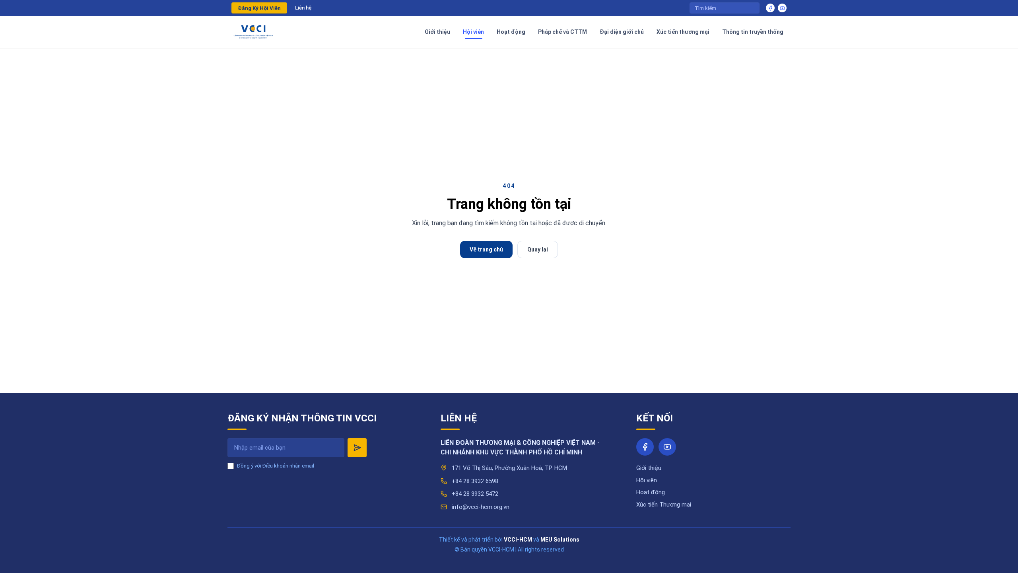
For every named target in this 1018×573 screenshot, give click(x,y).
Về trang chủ (486, 249)
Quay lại (537, 249)
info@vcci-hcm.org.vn (480, 507)
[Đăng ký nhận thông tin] (357, 447)
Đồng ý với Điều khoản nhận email (275, 466)
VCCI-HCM (518, 539)
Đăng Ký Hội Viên (259, 8)
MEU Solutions (559, 539)
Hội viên (646, 480)
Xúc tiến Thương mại (663, 504)
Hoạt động (650, 492)
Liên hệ (303, 8)
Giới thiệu (648, 468)
